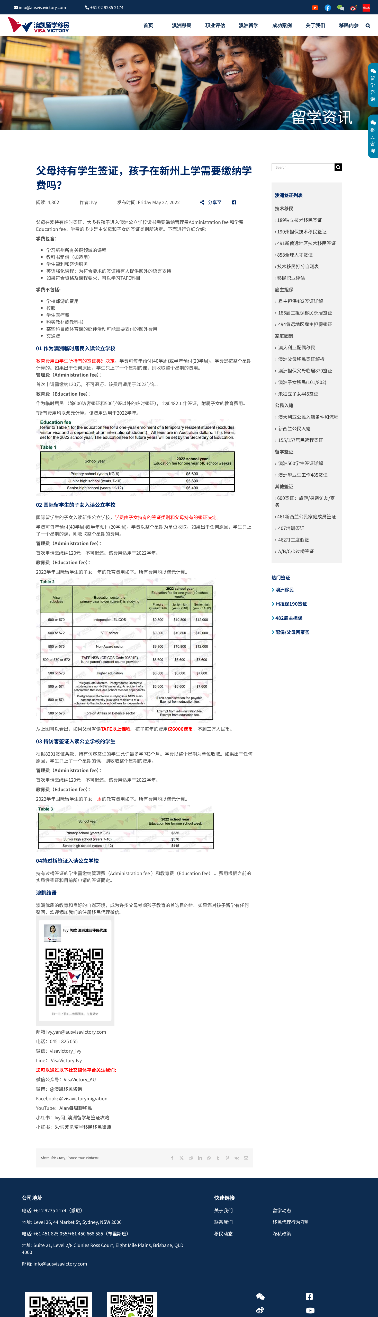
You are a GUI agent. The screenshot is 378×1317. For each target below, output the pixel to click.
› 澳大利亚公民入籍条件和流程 (306, 416)
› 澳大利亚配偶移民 (295, 347)
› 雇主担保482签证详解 (299, 301)
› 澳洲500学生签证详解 (299, 463)
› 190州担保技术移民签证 (301, 231)
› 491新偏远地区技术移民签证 (305, 243)
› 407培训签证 (289, 528)
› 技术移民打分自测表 (297, 266)
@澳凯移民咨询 (66, 1088)
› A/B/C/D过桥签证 (294, 551)
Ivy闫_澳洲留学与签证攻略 (82, 1117)
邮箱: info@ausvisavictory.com (54, 1263)
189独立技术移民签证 (299, 219)
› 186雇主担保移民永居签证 (303, 312)
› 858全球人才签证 (294, 254)
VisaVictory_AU (80, 1079)
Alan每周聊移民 (75, 1107)
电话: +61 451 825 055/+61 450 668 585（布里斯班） (76, 1233)
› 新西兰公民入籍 (293, 428)
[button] (368, 25)
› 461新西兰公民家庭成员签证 (305, 516)
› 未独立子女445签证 (296, 393)
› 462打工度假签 (292, 539)
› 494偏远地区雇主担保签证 (303, 324)
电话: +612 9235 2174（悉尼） (53, 1210)
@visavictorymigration (83, 1098)
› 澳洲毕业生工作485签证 (301, 474)
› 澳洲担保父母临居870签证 (303, 370)
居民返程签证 (309, 440)
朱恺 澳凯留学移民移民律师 (83, 1126)
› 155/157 (285, 440)
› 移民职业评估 (290, 277)
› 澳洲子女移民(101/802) (300, 382)
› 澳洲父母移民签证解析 (300, 358)
